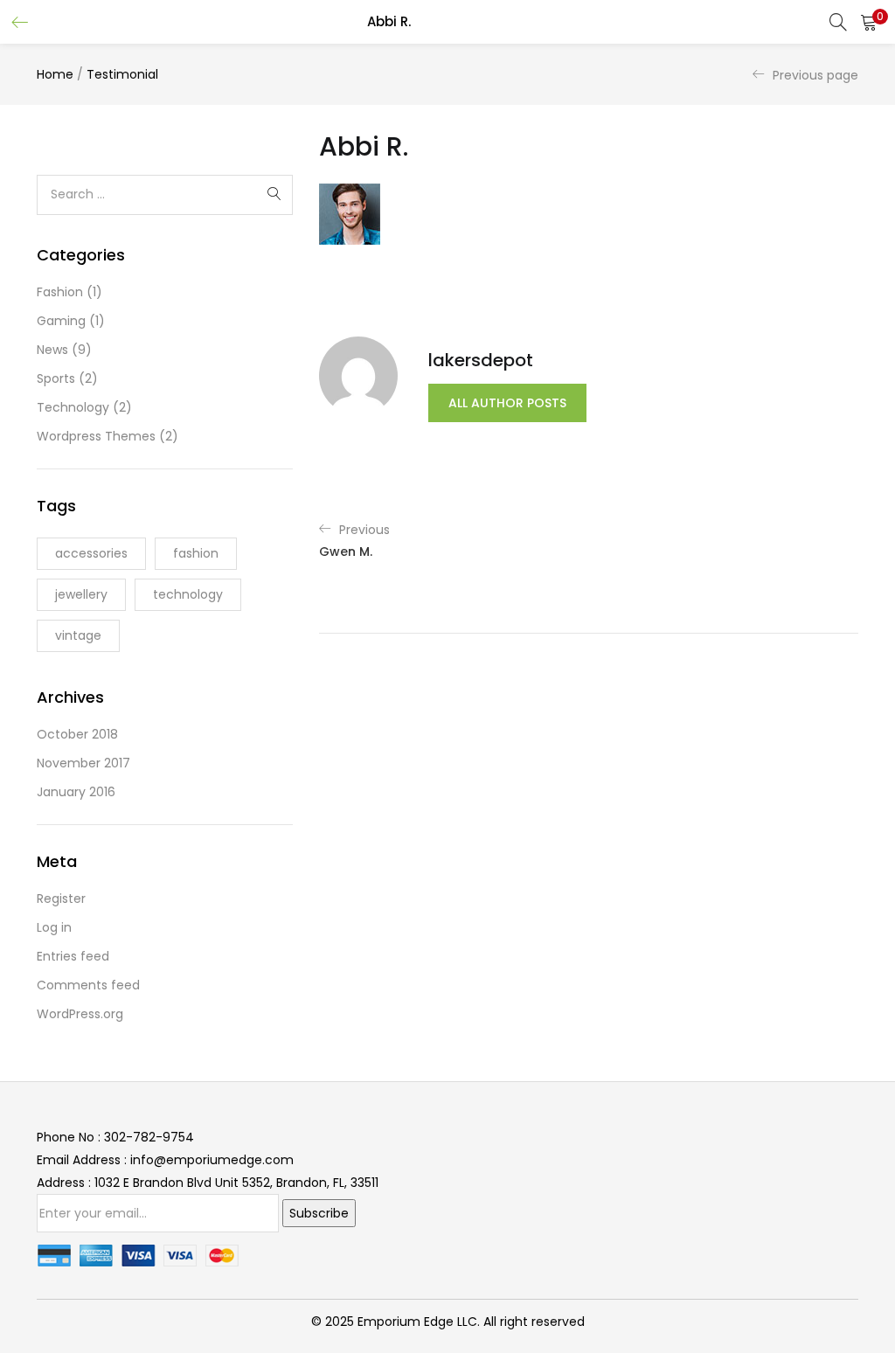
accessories (91, 553)
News (52, 349)
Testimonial (122, 74)
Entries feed (73, 956)
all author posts (507, 403)
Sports (56, 378)
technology (188, 594)
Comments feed (88, 985)
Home (55, 74)
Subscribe (319, 1213)
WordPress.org (80, 1014)
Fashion (60, 292)
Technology (73, 407)
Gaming (61, 321)
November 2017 (83, 763)
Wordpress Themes (96, 436)
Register (61, 898)
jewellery (81, 594)
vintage (78, 635)
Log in (54, 927)
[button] (869, 22)
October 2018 (77, 734)
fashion (196, 553)
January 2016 (76, 792)
